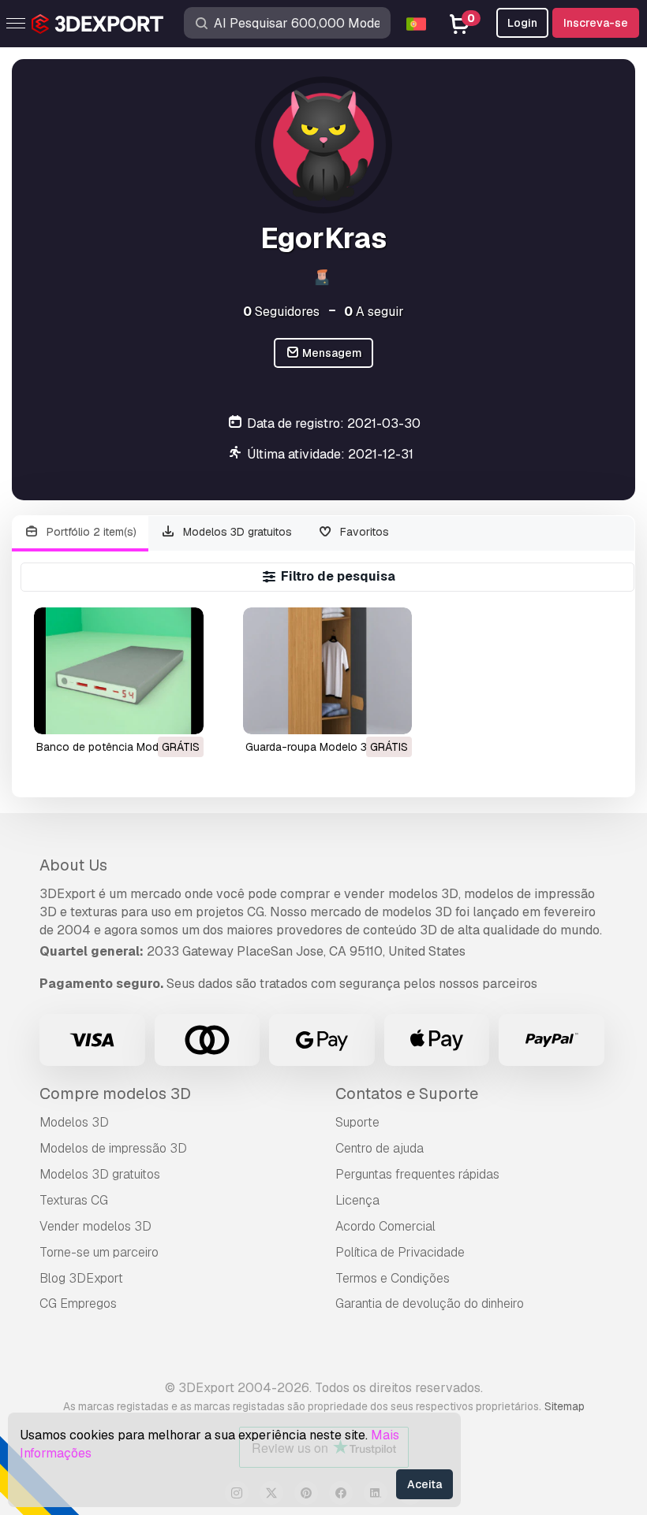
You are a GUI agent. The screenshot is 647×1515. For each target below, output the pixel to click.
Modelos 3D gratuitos (236, 532)
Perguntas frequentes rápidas (417, 1174)
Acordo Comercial (385, 1226)
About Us (73, 865)
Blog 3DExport (81, 1278)
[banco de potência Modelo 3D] (119, 670)
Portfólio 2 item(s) (90, 532)
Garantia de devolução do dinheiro (429, 1303)
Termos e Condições (392, 1278)
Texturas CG (73, 1200)
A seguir (374, 311)
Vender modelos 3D (95, 1226)
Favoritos (363, 532)
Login (522, 23)
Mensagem (331, 353)
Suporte (357, 1122)
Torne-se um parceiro (99, 1252)
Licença (357, 1200)
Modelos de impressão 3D (113, 1148)
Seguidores (281, 311)
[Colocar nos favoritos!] (180, 712)
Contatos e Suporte (406, 1093)
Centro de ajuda (379, 1148)
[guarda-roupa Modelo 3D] (328, 670)
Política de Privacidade (400, 1252)
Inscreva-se (595, 23)
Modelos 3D (74, 1122)
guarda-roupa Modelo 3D (310, 747)
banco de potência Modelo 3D (114, 747)
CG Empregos (78, 1303)
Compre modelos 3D (115, 1093)
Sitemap (564, 1406)
